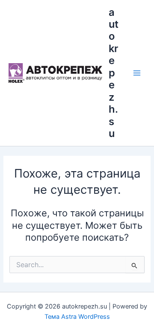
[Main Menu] (136, 73)
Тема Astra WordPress (77, 316)
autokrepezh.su (113, 73)
